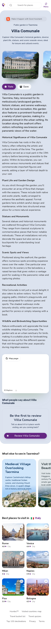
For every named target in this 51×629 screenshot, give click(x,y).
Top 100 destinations (16, 621)
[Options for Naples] (46, 554)
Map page (13, 358)
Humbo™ (14, 611)
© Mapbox (8, 390)
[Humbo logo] (3, 5)
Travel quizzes (35, 616)
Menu (46, 6)
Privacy (32, 621)
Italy (36, 518)
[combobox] (24, 5)
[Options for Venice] (46, 526)
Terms (42, 621)
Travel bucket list (17, 616)
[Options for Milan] (21, 554)
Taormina (32, 25)
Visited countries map (31, 611)
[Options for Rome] (21, 526)
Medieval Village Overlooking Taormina (18, 468)
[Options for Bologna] (46, 581)
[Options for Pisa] (21, 581)
